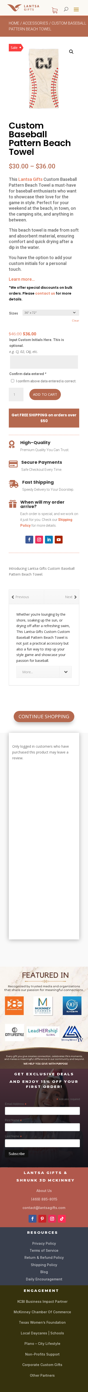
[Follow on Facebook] (29, 539)
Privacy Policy (44, 1243)
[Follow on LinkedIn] (49, 539)
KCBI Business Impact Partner (42, 1301)
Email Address (15, 1104)
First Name (13, 1120)
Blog (44, 1272)
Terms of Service (44, 1250)
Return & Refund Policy (44, 1257)
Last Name (13, 1136)
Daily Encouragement (44, 1279)
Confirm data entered (27, 374)
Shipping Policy (44, 1265)
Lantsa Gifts (30, 179)
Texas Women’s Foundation (42, 1322)
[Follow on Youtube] (59, 539)
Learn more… (22, 279)
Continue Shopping (44, 716)
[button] (71, 51)
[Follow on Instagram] (39, 539)
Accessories (35, 23)
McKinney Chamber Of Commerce (42, 1312)
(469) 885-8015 (44, 1199)
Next (69, 597)
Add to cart (45, 394)
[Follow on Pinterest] (42, 1219)
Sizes (13, 313)
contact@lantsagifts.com (43, 1208)
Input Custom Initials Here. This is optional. (36, 343)
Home (14, 23)
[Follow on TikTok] (62, 1219)
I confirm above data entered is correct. (46, 381)
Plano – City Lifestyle (42, 1343)
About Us (44, 1191)
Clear (75, 320)
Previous (22, 597)
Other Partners (42, 1375)
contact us (45, 293)
